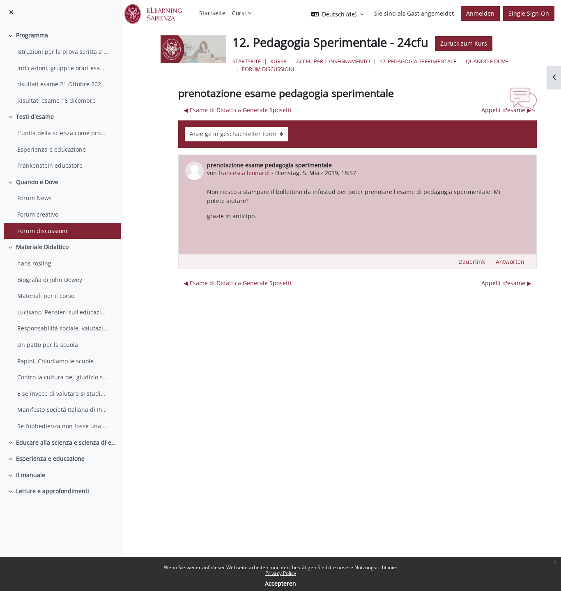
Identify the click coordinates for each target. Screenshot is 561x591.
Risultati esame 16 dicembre (56, 100)
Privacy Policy (280, 573)
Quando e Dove (37, 182)
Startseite (246, 61)
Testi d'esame (35, 116)
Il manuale (30, 475)
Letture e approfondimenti (52, 491)
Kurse (278, 61)
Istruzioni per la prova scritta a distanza (62, 51)
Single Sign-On (528, 13)
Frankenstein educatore (50, 165)
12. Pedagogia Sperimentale (417, 61)
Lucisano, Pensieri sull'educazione (62, 312)
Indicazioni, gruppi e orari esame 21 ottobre (62, 68)
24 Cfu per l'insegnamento (333, 61)
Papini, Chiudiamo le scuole (55, 361)
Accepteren (280, 583)
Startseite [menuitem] (212, 13)
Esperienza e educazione (51, 149)
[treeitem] (61, 68)
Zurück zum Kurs (463, 43)
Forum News (34, 198)
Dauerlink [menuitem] (471, 261)
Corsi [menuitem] (239, 13)
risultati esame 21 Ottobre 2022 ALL (62, 84)
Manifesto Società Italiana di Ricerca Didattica (62, 409)
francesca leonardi (244, 173)
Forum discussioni (42, 231)
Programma (32, 35)
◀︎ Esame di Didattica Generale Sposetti (238, 110)
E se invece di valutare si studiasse (62, 393)
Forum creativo (37, 214)
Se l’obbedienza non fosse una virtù (62, 426)
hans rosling (34, 263)
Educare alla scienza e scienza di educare (66, 442)
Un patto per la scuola (47, 345)
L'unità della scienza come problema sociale (62, 133)
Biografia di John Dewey (49, 280)
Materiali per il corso (45, 296)
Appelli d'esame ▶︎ (506, 110)
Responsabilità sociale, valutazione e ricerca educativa (62, 328)
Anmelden (480, 13)
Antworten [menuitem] (510, 261)
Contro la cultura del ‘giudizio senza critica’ (62, 377)
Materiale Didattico (42, 247)
